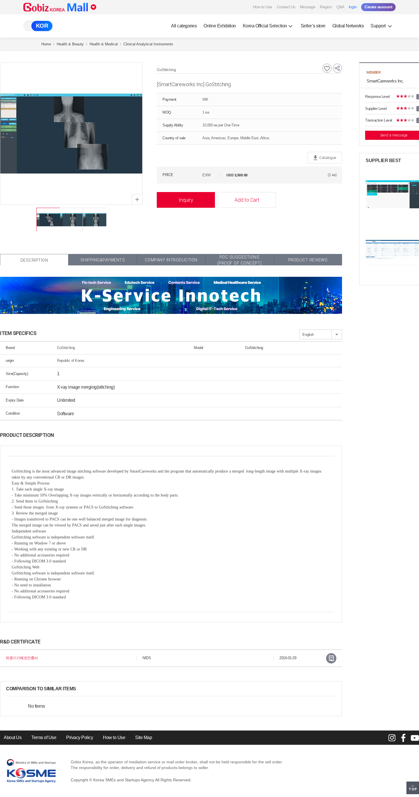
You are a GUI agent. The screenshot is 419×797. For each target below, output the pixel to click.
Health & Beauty (70, 44)
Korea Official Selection (265, 25)
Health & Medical (104, 44)
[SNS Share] (337, 68)
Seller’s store (313, 25)
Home (46, 44)
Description (34, 260)
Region (326, 7)
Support (379, 25)
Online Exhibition (220, 25)
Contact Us (286, 7)
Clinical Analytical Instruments (148, 44)
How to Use (262, 7)
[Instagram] (392, 737)
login (353, 7)
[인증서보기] (331, 658)
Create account (378, 7)
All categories (184, 25)
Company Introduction (171, 260)
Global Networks (348, 25)
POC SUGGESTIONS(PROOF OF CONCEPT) (239, 260)
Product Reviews (308, 260)
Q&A (340, 7)
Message (308, 7)
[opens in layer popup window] (137, 199)
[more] (80, 688)
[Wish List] (326, 68)
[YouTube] (414, 737)
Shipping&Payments (102, 260)
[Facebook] (403, 737)
